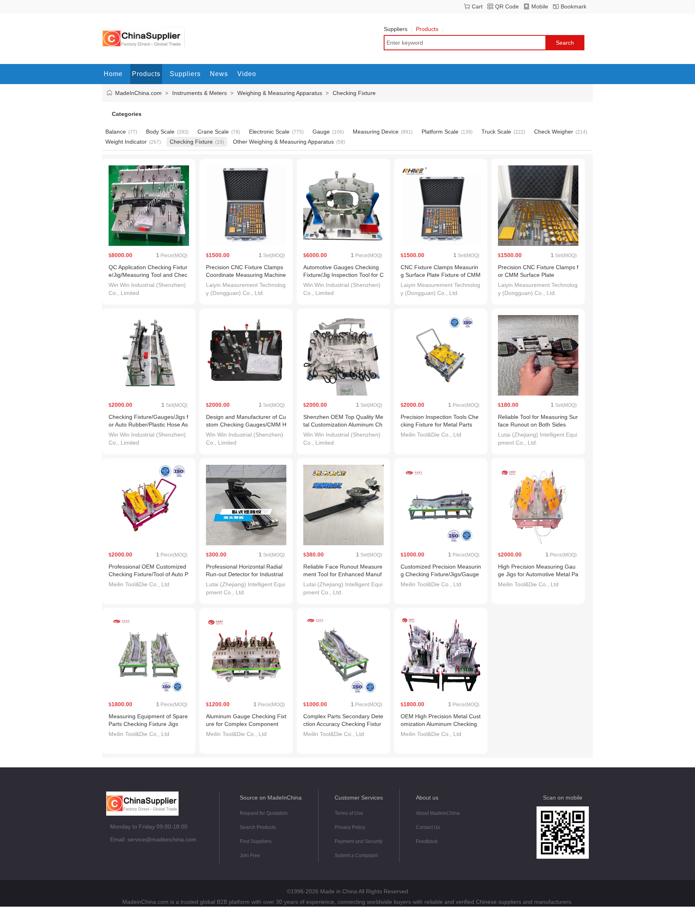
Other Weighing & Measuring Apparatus (283, 141)
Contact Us (428, 827)
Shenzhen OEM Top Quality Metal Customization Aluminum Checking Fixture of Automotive (343, 424)
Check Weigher (553, 131)
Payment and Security (358, 841)
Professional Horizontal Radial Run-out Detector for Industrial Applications (244, 574)
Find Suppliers (255, 841)
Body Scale (160, 131)
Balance (115, 131)
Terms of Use (349, 813)
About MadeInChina (438, 813)
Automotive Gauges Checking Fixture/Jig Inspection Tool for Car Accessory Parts (343, 275)
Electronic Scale (269, 131)
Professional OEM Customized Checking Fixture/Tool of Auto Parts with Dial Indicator (148, 574)
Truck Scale (496, 131)
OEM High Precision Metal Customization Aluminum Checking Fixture (441, 724)
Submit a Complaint (356, 855)
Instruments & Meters (199, 93)
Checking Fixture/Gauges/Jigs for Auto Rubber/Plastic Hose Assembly (148, 424)
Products (427, 29)
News (219, 73)
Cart (477, 6)
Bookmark (573, 6)
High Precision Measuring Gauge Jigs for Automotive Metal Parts (538, 574)
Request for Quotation (264, 813)
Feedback (427, 841)
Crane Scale (213, 131)
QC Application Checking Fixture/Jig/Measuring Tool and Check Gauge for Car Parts (148, 275)
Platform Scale (440, 131)
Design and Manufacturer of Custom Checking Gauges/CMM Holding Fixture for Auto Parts (246, 424)
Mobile (539, 6)
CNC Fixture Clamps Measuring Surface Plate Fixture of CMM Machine (441, 275)
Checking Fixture (354, 93)
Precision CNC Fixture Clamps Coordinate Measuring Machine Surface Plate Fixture (246, 275)
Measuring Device (376, 131)
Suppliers (395, 29)
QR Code (507, 6)
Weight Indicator (126, 141)
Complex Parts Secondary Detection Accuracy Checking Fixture (343, 724)
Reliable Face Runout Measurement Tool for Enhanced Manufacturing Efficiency (342, 574)
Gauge (321, 131)
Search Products (258, 827)
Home (113, 73)
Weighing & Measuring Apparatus (279, 93)
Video (246, 73)
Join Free (250, 855)
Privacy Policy (350, 827)
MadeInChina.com (138, 93)
